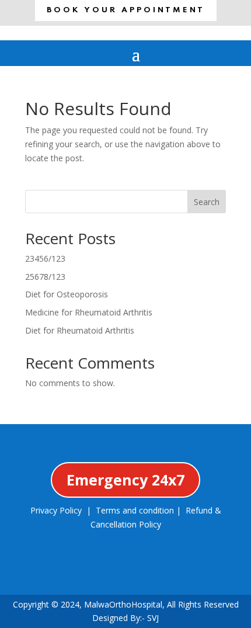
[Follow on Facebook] (65, 572)
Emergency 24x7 (125, 480)
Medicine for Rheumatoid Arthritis (88, 312)
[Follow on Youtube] (185, 572)
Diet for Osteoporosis (66, 294)
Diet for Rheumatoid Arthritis (79, 330)
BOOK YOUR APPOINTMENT (126, 10)
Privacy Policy (56, 510)
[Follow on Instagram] (145, 572)
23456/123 (45, 258)
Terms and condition (135, 510)
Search (206, 201)
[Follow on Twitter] (105, 572)
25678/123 (45, 276)
